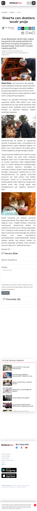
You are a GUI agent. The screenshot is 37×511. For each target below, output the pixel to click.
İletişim (3, 464)
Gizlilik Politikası (5, 454)
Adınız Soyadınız (9, 260)
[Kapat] (35, 505)
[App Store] (18, 475)
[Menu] (34, 3)
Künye (3, 462)
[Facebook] (17, 448)
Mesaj (4, 267)
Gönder (5, 293)
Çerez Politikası (5, 456)
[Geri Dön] (3, 3)
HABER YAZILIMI (6, 485)
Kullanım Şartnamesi (7, 460)
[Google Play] (18, 470)
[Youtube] (26, 448)
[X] (21, 448)
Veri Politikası (5, 458)
